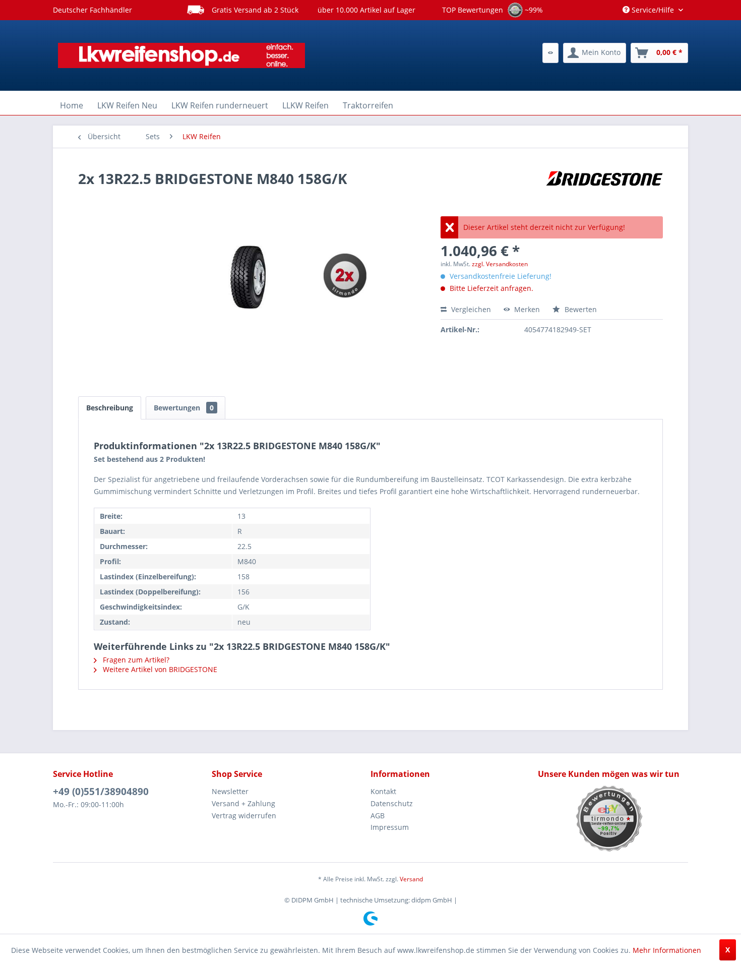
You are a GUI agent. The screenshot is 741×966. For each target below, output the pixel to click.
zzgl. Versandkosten (500, 264)
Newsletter (230, 791)
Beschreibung (109, 407)
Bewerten (580, 309)
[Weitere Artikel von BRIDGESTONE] (604, 188)
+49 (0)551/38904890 (101, 791)
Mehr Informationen (667, 950)
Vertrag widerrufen (244, 815)
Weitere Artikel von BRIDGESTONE (159, 669)
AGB (378, 815)
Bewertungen (184, 407)
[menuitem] (550, 53)
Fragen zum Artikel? (135, 660)
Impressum (390, 827)
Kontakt (383, 791)
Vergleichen (470, 309)
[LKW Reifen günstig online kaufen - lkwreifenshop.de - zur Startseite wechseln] (181, 55)
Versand (411, 879)
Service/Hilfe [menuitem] (653, 10)
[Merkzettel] (550, 53)
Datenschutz (392, 803)
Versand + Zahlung (243, 803)
